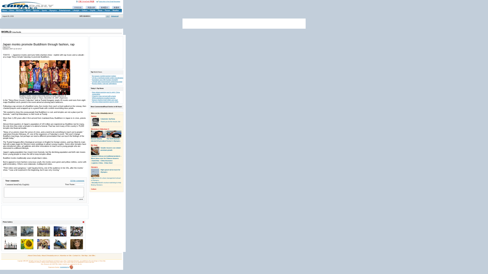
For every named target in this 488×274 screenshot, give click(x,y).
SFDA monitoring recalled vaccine (103, 98)
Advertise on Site (66, 255)
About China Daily (34, 255)
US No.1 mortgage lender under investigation (107, 78)
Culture (84, 10)
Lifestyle (76, 10)
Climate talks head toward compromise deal (107, 82)
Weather (115, 10)
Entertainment (64, 10)
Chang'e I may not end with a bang (104, 96)
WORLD (6, 31)
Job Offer (92, 255)
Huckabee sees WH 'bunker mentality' (105, 80)
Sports (44, 10)
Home (4, 10)
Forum (107, 10)
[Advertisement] (45, 213)
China (11, 10)
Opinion (36, 10)
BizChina (19, 10)
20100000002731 (64, 267)
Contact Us (76, 255)
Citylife (92, 10)
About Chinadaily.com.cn (50, 255)
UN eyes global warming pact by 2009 (105, 102)
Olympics (53, 10)
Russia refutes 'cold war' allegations (104, 83)
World (28, 10)
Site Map (84, 255)
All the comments (77, 181)
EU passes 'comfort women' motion (104, 76)
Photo (100, 10)
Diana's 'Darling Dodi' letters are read (105, 100)
